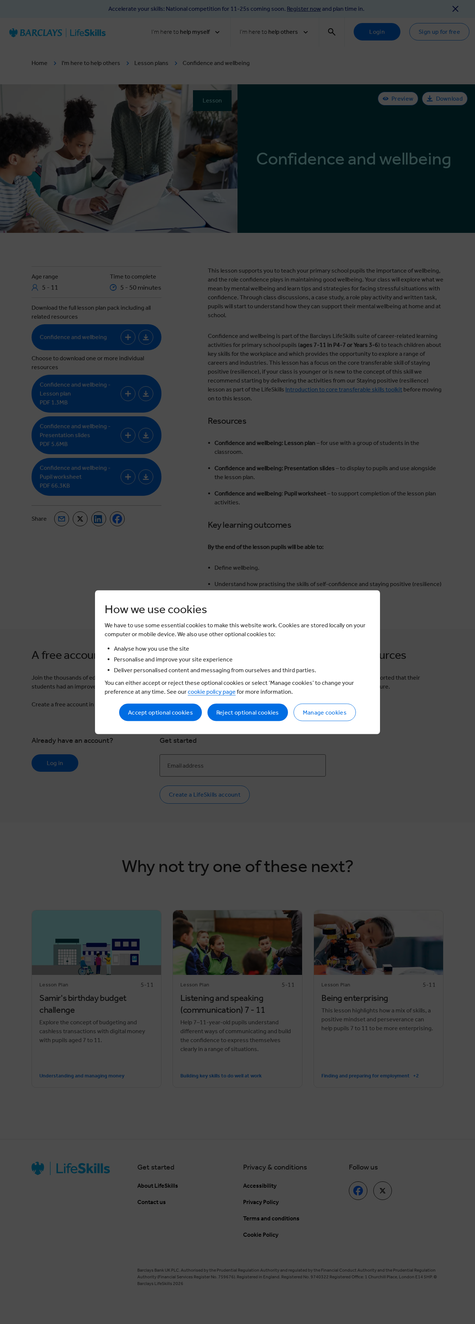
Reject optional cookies (247, 712)
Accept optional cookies (160, 712)
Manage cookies (325, 712)
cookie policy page (212, 691)
